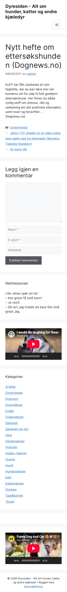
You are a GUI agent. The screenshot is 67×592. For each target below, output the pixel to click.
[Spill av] (10, 356)
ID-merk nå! (18, 149)
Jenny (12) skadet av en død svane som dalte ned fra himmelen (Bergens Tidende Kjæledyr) (33, 138)
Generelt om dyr (17, 429)
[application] (33, 344)
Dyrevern (11, 399)
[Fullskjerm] (57, 356)
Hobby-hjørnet (15, 453)
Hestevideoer (15, 441)
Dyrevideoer (14, 405)
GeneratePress (33, 586)
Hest (8, 435)
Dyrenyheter (19, 127)
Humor (10, 459)
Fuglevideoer (14, 417)
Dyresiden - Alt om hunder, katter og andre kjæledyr (31, 12)
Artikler (10, 387)
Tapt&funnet (14, 495)
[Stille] (51, 356)
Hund (9, 465)
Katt (8, 477)
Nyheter (11, 489)
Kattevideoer (14, 483)
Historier (11, 447)
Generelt (11, 423)
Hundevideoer (15, 471)
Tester (9, 501)
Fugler (9, 411)
